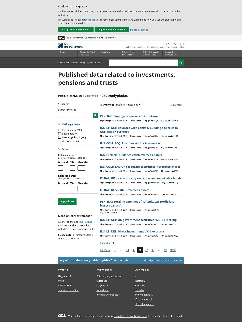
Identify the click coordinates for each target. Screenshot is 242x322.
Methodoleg (152, 47)
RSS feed (177, 104)
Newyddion (102, 289)
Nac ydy (123, 260)
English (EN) (168, 44)
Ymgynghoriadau (144, 294)
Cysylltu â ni (102, 285)
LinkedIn (139, 289)
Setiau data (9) (69, 133)
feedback (93, 38)
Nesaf (173, 249)
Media (162, 47)
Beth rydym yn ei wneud (109, 276)
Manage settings (139, 29)
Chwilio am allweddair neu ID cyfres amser (79, 62)
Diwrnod (63, 162)
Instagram (140, 280)
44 (127, 249)
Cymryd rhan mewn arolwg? (171, 53)
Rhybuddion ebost (144, 303)
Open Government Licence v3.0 (130, 315)
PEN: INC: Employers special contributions (129, 116)
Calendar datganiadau (135, 47)
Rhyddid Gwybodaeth (107, 294)
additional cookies (90, 19)
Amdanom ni (172, 47)
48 (153, 249)
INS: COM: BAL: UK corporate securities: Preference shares (140, 166)
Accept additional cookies (75, 29)
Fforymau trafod (143, 299)
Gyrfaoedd (102, 280)
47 (146, 249)
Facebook (140, 285)
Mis (72, 162)
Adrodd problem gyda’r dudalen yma (162, 260)
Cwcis (61, 280)
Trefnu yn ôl (107, 104)
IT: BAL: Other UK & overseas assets (124, 190)
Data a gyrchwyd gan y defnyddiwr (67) (74, 139)
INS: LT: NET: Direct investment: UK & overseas (132, 231)
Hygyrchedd (64, 276)
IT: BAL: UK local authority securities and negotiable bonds (140, 178)
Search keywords (67, 109)
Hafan (62, 52)
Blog (182, 47)
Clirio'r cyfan (91, 95)
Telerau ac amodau (68, 289)
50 (165, 249)
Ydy (116, 260)
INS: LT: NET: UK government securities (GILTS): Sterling (138, 220)
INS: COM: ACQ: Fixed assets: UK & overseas (130, 143)
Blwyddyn (83, 162)
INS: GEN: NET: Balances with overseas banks (131, 155)
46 (140, 249)
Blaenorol (105, 249)
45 (134, 249)
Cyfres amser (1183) (72, 129)
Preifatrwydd (65, 285)
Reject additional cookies (112, 29)
